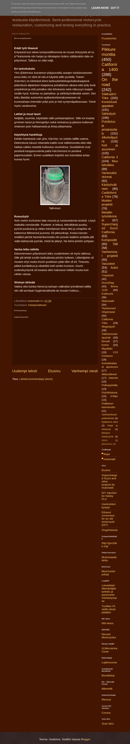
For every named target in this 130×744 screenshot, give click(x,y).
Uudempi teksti (24, 371)
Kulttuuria (107, 293)
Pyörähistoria (109, 392)
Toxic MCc (108, 723)
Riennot (106, 699)
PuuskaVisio (109, 38)
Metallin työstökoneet (109, 216)
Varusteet (108, 263)
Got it (115, 7)
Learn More (100, 7)
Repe (107, 454)
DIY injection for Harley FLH (109, 496)
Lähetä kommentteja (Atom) (36, 379)
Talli (115, 244)
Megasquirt (108, 326)
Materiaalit (108, 301)
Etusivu (54, 371)
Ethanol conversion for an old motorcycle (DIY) (108, 518)
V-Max (114, 396)
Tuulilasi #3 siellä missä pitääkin (108, 609)
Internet (113, 377)
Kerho (105, 345)
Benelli (106, 341)
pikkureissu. (107, 444)
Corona (106, 712)
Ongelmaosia (110, 530)
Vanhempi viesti (85, 371)
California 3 (110, 157)
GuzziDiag (108, 282)
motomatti (109, 459)
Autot (114, 267)
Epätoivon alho (110, 422)
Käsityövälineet (37, 305)
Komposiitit (109, 240)
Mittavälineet (109, 374)
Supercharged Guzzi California (110, 228)
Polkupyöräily (110, 385)
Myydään (107, 348)
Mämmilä (107, 688)
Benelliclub (108, 675)
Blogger (85, 739)
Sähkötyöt (109, 113)
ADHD (105, 440)
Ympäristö (108, 275)
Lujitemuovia (109, 662)
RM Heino (108, 623)
